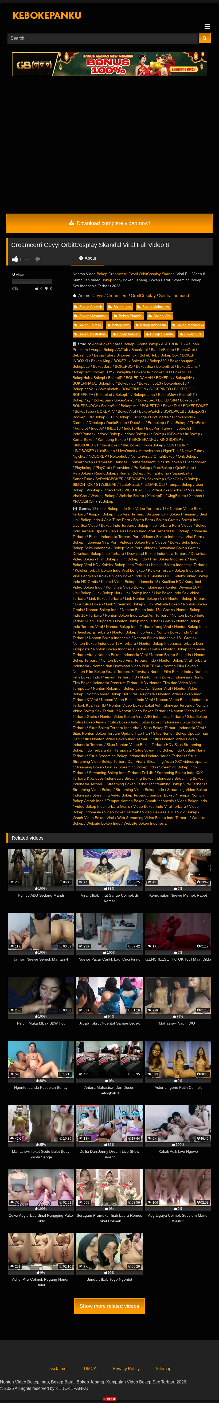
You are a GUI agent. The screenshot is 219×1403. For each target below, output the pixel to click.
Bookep (79, 417)
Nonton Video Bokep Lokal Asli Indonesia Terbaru (150, 705)
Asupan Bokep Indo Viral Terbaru (116, 514)
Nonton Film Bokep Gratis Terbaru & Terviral (110, 671)
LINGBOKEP (83, 451)
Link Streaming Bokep (124, 604)
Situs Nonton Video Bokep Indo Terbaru (116, 739)
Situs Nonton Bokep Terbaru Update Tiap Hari (111, 733)
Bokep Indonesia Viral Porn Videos (102, 542)
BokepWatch (149, 411)
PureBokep (162, 467)
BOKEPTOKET (195, 406)
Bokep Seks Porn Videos (134, 548)
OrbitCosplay (143, 295)
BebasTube (103, 355)
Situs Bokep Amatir (91, 722)
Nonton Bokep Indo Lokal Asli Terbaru (137, 615)
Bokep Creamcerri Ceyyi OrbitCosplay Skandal (136, 274)
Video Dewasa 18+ (158, 812)
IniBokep (156, 434)
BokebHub (148, 355)
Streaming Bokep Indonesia (147, 778)
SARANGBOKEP (109, 479)
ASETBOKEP (172, 344)
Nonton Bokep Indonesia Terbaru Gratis (126, 649)
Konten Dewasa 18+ (182, 587)
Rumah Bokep (131, 473)
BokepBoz (144, 366)
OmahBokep (164, 456)
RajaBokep (82, 473)
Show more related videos (109, 1306)
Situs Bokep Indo (124, 722)
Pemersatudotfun (145, 462)
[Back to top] (202, 1387)
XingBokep (177, 496)
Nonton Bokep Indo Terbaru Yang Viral (138, 626)
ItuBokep (192, 434)
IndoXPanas (83, 434)
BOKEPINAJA (84, 383)
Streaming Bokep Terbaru (128, 784)
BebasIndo (82, 355)
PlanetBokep (195, 462)
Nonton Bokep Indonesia (110, 638)
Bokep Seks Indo (184, 542)
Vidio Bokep (187, 812)
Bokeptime (130, 406)
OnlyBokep (187, 456)
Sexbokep (155, 479)
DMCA (90, 1368)
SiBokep (191, 479)
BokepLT (122, 394)
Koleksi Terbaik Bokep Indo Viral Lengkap (110, 570)
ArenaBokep (147, 344)
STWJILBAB (106, 484)
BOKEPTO (151, 406)
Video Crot (112, 490)
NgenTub (171, 451)
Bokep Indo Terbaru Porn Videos (165, 525)
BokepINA (183, 378)
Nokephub (118, 456)
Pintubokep (172, 462)
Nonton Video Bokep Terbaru (143, 711)
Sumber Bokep (162, 795)
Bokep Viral (162, 316)
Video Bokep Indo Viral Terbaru (159, 806)
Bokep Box (170, 355)
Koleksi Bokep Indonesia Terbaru (179, 565)
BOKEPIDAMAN (139, 378)
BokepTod (171, 406)
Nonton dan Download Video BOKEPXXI (126, 666)
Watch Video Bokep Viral (93, 818)
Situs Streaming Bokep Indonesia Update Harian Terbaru (137, 756)
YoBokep (105, 501)
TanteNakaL (130, 484)
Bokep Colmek (90, 307)
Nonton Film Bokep (179, 666)
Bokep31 (138, 361)
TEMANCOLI (154, 484)
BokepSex (146, 400)
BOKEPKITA (83, 394)
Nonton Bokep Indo (102, 610)
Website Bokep (131, 496)
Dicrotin (79, 422)
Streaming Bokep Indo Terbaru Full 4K (121, 773)
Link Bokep (82, 593)
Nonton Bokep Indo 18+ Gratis (147, 610)
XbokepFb (156, 496)
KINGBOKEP (170, 439)
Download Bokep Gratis (178, 548)
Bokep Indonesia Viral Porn (179, 536)
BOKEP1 (121, 361)
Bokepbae (81, 366)
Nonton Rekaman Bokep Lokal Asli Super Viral (132, 688)
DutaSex (137, 422)
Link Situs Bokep (89, 604)
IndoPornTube (158, 428)
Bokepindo (127, 383)
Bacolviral (139, 349)
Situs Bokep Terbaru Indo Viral (114, 728)
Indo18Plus (133, 428)
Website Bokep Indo (103, 823)
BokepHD (162, 372)
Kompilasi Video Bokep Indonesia (134, 587)
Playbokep (83, 467)
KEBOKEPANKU (142, 439)
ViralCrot (80, 496)
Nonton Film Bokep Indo (170, 671)
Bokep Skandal (130, 316)
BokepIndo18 (175, 383)
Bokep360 (158, 361)
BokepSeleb (124, 400)
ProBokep (142, 467)
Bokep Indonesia (153, 325)
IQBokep (174, 434)
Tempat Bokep (180, 484)
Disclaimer (58, 1368)
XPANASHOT (84, 501)
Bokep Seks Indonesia (91, 548)
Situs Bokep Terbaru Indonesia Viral (173, 728)
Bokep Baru (143, 520)
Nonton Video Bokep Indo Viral (127, 699)
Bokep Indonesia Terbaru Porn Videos (121, 536)
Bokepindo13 (150, 383)
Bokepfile (123, 372)
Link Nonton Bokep (141, 598)
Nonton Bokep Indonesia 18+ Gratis (164, 638)
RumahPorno (158, 473)
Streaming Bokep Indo (137, 767)
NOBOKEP (98, 456)
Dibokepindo (182, 417)
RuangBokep (105, 473)
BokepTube (84, 411)
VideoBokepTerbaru (168, 490)
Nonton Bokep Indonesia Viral (122, 655)
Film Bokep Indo (133, 559)
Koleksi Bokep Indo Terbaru (124, 565)
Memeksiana (149, 451)
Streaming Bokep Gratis (95, 767)
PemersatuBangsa (111, 462)
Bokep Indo (111, 280)
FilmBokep (199, 422)
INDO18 (114, 428)
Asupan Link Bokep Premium (171, 514)
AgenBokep (102, 344)
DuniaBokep (116, 422)
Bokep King (100, 361)
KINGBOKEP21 (86, 445)
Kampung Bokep (112, 439)
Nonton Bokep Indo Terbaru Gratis (144, 621)
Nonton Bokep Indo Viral (132, 632)
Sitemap (163, 1368)
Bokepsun (188, 400)
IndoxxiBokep (134, 434)
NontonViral (140, 456)
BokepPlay (82, 400)
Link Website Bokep (163, 604)
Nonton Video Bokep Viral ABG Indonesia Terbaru (142, 716)
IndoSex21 (182, 428)
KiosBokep (111, 445)
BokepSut (109, 406)
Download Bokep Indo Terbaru (98, 553)
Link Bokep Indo (137, 593)
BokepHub (81, 378)
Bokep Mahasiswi (156, 307)
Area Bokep (124, 344)
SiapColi (174, 479)
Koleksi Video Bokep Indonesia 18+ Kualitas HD (141, 581)
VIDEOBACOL (136, 490)
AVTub (122, 349)
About (90, 258)
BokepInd (107, 383)
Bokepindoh (108, 389)
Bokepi (99, 378)
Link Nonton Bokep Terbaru (183, 598)
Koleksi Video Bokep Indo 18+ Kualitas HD (134, 576)
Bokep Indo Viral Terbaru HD (151, 531)
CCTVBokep (118, 417)
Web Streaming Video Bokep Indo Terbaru (153, 818)
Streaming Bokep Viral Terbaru (179, 784)
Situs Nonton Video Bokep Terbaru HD (139, 744)
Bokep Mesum (128, 334)
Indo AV (97, 428)
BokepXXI (195, 411)
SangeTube (82, 479)
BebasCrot (186, 349)
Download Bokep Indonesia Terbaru (157, 553)
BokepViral (127, 411)
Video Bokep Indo (192, 801)
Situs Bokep (197, 716)
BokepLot (104, 394)
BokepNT (187, 394)
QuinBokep (184, 467)
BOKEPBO (124, 366)
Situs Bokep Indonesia (160, 722)
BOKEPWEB (173, 411)
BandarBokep (162, 349)
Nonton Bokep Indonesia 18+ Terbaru (104, 643)
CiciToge (139, 417)
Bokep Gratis (167, 520)
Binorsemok (126, 355)
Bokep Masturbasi (93, 316)
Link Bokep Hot (107, 593)
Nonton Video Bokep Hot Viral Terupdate (121, 694)
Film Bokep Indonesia (168, 559)
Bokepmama (144, 394)
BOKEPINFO (160, 389)
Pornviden (121, 467)
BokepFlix (142, 372)
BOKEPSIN (167, 400)
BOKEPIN (164, 378)
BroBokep (97, 417)
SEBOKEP (135, 479)
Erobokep (156, 422)
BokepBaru (102, 366)
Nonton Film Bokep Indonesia (165, 677)
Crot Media (159, 417)
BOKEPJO (182, 389)
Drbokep (96, 422)
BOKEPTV (106, 411)
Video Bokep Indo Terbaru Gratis (102, 806)
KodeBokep (153, 445)
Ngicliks (79, 456)
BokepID (115, 378)
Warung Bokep (103, 496)
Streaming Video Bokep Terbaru (119, 795)
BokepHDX (182, 372)
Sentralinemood (174, 295)
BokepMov (167, 394)
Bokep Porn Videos (150, 542)
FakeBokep (176, 422)
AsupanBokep (102, 349)
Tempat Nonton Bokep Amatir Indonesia (140, 801)
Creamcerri (117, 295)
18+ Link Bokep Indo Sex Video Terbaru (125, 508)
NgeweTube (192, 451)
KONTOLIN (176, 445)
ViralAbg (195, 490)
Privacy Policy (126, 1368)
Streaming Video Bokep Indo (140, 789)
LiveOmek (126, 451)
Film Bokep (106, 559)
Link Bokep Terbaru (105, 598)
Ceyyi (97, 295)
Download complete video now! (112, 223)
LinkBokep (106, 451)
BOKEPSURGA (85, 406)
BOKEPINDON (134, 389)
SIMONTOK (83, 484)
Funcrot (81, 428)
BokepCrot (82, 372)
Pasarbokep (83, 462)
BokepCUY (103, 372)
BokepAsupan (181, 361)
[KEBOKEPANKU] (109, 16)
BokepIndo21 (84, 389)
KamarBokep (84, 439)
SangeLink (181, 473)
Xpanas (195, 496)
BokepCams (187, 366)
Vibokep (93, 490)
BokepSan (102, 400)
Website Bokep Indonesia (145, 823)
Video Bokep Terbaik (121, 812)
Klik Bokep (131, 445)
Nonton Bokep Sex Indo (171, 655)
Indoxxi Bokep (108, 434)
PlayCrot (103, 467)
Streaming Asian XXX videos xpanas (177, 761)
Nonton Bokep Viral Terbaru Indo (128, 660)
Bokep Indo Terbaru (117, 525)
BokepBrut (165, 366)
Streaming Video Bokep (92, 789)
